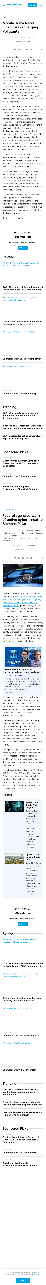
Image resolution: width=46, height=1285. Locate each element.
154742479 (12, 803)
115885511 (12, 566)
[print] (42, 49)
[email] (31, 49)
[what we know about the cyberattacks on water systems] (23, 657)
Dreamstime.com (35, 566)
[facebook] (15, 49)
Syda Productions (22, 566)
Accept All (23, 1280)
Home (5, 17)
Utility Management (11, 510)
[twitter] (23, 49)
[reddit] (27, 49)
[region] (23, 1277)
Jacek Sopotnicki (14, 856)
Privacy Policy (37, 1275)
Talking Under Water (16, 675)
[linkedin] (19, 49)
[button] (4, 5)
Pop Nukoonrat (16, 803)
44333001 (15, 855)
